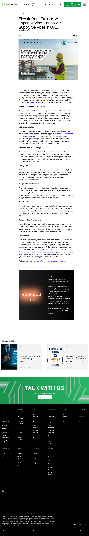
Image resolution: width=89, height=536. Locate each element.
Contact (53, 4)
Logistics (4, 425)
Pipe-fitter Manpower (51, 442)
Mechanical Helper (66, 421)
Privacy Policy (36, 453)
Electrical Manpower (20, 427)
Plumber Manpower (20, 433)
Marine (4, 428)
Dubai (49, 453)
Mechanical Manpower (20, 422)
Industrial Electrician (81, 421)
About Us (20, 453)
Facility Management (5, 436)
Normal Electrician (81, 415)
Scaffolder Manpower (36, 436)
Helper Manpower (20, 438)
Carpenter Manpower (36, 421)
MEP (3, 418)
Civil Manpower (20, 417)
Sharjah (50, 460)
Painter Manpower (36, 426)
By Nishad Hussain (24, 30)
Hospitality (5, 441)
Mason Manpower (36, 415)
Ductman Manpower (51, 436)
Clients (19, 462)
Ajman (49, 463)
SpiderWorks (84, 530)
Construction (5, 414)
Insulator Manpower (51, 421)
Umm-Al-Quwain (50, 468)
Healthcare (5, 432)
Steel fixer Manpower (36, 431)
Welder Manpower (51, 426)
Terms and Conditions (36, 463)
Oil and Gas (5, 421)
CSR (60, 4)
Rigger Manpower (36, 442)
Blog (3, 453)
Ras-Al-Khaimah (50, 473)
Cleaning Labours (65, 415)
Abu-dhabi (51, 456)
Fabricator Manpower (51, 431)
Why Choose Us (21, 457)
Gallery (4, 456)
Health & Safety (35, 457)
